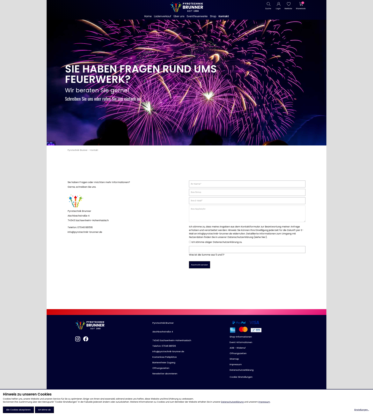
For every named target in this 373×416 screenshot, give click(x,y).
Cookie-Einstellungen (241, 376)
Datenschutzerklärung (232, 401)
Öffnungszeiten (160, 368)
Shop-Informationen (241, 336)
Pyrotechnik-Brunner (78, 150)
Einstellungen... (361, 409)
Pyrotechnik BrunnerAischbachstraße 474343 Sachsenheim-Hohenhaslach (171, 331)
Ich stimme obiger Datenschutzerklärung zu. (216, 242)
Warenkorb (300, 8)
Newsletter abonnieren (164, 373)
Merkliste (288, 8)
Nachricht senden (199, 265)
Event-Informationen (241, 342)
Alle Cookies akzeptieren (18, 409)
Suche (268, 8)
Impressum (264, 401)
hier (263, 237)
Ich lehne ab (44, 409)
